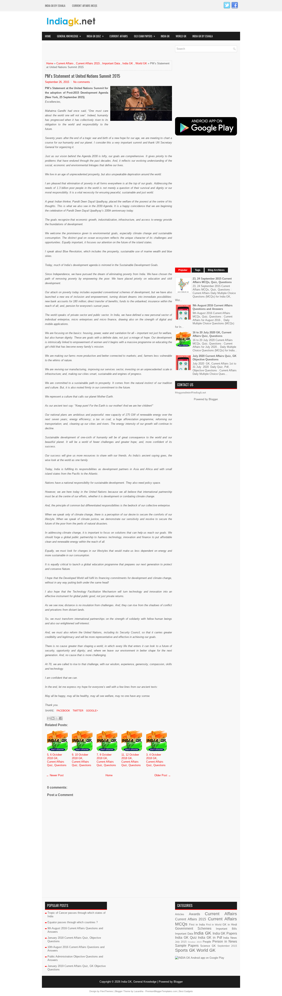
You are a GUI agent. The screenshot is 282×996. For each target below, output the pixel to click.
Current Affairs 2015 (88, 63)
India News (230, 937)
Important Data (111, 63)
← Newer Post (55, 775)
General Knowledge (69, 36)
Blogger (213, 399)
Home (48, 36)
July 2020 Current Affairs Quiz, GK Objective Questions (214, 357)
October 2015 (195, 942)
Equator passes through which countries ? (72, 922)
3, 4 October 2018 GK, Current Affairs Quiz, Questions (156, 760)
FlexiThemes (106, 991)
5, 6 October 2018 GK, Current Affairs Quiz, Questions (56, 760)
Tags (197, 270)
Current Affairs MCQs (84, 6)
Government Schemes (193, 928)
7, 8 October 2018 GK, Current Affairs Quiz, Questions (106, 760)
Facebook (63, 710)
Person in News (224, 941)
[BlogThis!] (53, 718)
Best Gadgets (186, 991)
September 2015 (227, 945)
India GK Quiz (95, 36)
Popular (182, 270)
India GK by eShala (55, 6)
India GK (165, 36)
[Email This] (49, 718)
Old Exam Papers (144, 36)
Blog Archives (216, 270)
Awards (194, 914)
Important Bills (226, 928)
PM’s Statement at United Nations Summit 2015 (82, 76)
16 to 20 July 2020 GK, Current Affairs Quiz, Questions (212, 334)
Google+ (91, 710)
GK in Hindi (230, 924)
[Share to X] (57, 718)
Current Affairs (118, 36)
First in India (197, 924)
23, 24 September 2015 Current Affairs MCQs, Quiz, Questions (212, 280)
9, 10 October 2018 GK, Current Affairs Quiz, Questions (81, 760)
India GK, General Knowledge (138, 981)
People (207, 941)
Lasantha (138, 991)
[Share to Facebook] (61, 718)
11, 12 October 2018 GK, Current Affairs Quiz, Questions (131, 760)
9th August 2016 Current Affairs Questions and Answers (212, 307)
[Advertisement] (93, 52)
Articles (179, 914)
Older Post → (162, 775)
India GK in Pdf (210, 937)
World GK (181, 36)
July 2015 (181, 941)
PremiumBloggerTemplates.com (161, 991)
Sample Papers (187, 945)
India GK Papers (225, 933)
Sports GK (185, 950)
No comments (81, 81)
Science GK (208, 945)
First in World (214, 924)
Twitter (77, 710)
